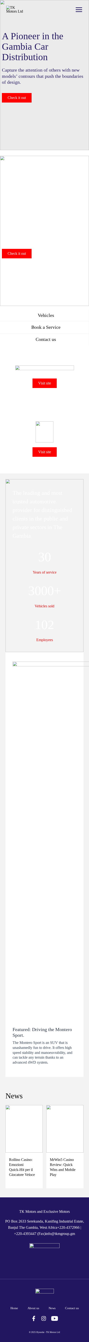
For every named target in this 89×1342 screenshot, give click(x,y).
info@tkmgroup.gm (60, 1234)
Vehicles (45, 315)
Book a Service (45, 327)
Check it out (17, 98)
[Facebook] (33, 1318)
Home (14, 1308)
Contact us (45, 339)
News (52, 1308)
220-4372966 (69, 1227)
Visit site (44, 383)
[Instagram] (43, 1318)
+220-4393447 (25, 1234)
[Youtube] (54, 1318)
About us (33, 1308)
